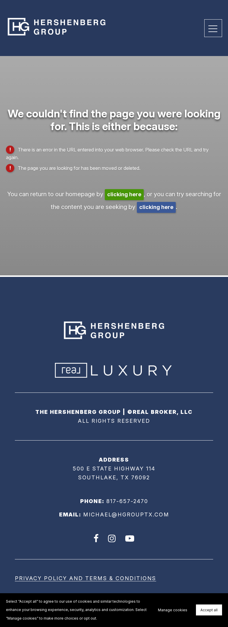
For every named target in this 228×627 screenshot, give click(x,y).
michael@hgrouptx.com (126, 514)
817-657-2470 (127, 501)
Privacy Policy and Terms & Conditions (85, 578)
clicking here (124, 194)
